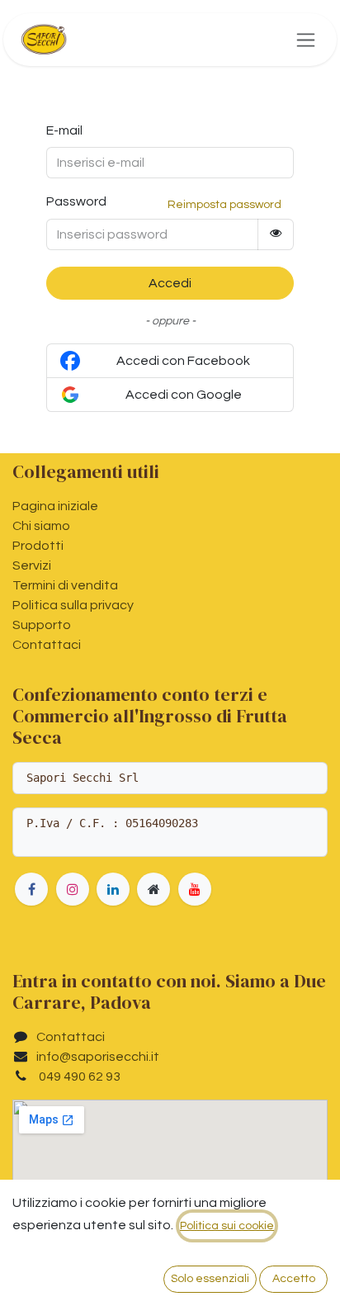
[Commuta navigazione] (305, 39)
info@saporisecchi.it (97, 1056)
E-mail (64, 130)
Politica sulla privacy (73, 605)
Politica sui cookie (227, 1226)
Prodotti (38, 545)
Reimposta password (224, 205)
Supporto (41, 625)
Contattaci (46, 644)
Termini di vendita (65, 585)
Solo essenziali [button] (210, 1279)
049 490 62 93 (78, 1076)
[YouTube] (194, 889)
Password (76, 201)
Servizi (31, 565)
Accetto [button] (293, 1279)
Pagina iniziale (55, 506)
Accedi (170, 283)
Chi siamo (41, 525)
